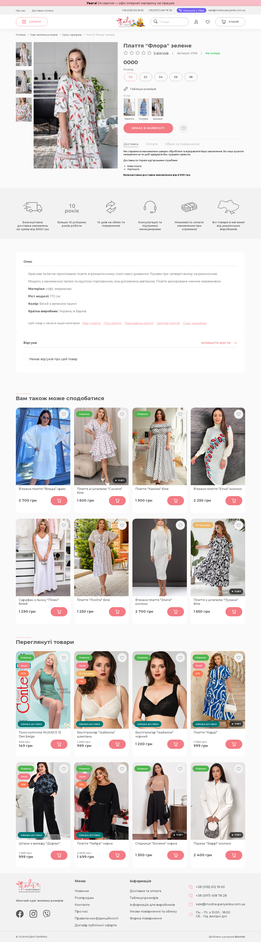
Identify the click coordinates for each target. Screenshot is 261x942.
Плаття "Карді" (205, 732)
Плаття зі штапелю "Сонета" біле (99, 491)
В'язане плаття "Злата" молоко (153, 602)
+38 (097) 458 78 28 (160, 10)
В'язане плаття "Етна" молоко (218, 489)
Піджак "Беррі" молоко (212, 843)
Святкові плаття (168, 323)
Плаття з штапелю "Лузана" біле (216, 602)
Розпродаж (84, 898)
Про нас (20, 10)
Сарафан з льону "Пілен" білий (39, 602)
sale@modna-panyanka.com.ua (226, 10)
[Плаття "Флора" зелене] (76, 167)
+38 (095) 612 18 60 (133, 10)
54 (161, 77)
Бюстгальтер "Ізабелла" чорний (154, 734)
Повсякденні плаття (139, 323)
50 (130, 77)
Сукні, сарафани (195, 323)
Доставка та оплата (145, 891)
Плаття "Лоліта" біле (93, 600)
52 (145, 77)
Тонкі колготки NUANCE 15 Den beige (40, 734)
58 (191, 77)
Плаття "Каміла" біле (152, 489)
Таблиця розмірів (144, 898)
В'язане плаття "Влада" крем (42, 489)
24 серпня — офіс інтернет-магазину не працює (130, 3)
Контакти (82, 905)
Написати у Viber (193, 10)
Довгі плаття (91, 323)
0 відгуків (161, 53)
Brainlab (240, 936)
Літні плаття (112, 323)
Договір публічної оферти (96, 925)
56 (176, 77)
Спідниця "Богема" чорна (156, 843)
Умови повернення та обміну (153, 911)
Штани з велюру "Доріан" (39, 843)
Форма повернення (146, 918)
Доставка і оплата (42, 10)
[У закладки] (183, 128)
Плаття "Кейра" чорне (95, 843)
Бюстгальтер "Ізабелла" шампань (96, 734)
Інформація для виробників (152, 905)
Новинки (82, 891)
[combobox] (173, 22)
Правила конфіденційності (96, 918)
